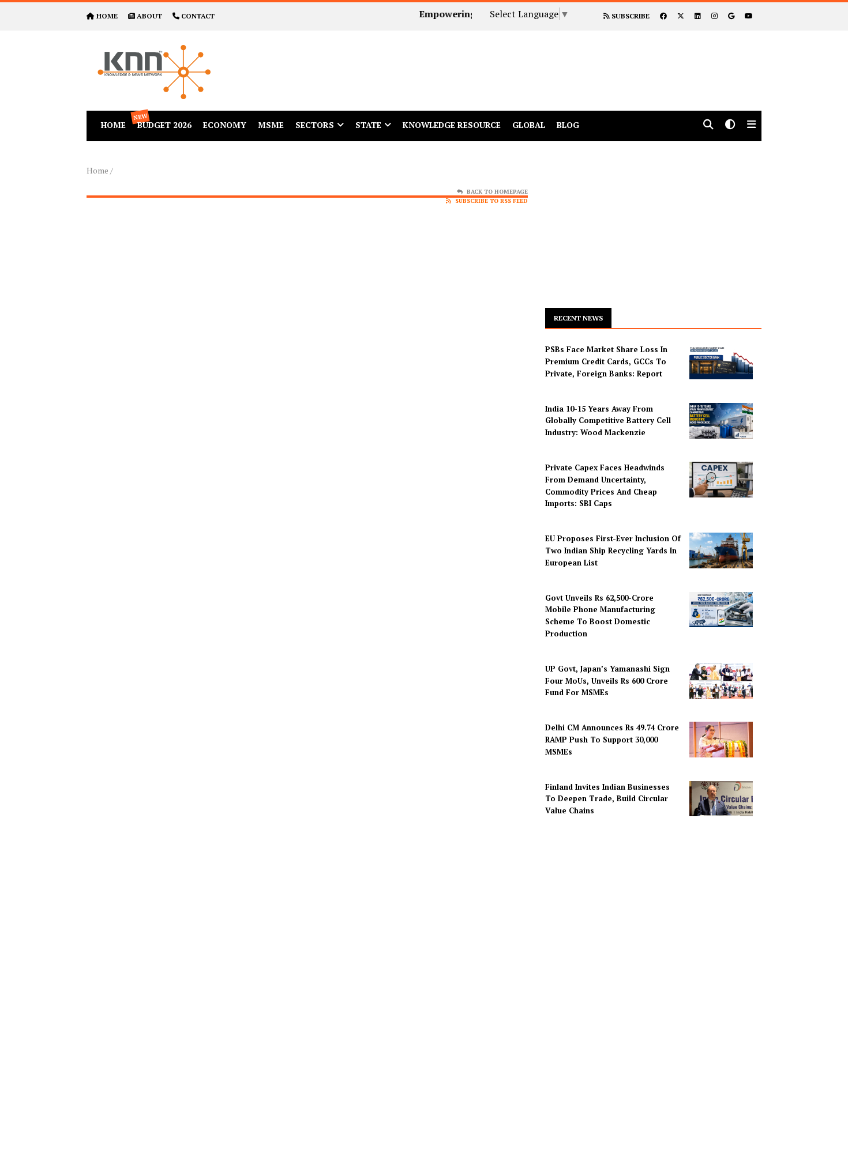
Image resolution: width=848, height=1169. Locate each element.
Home (97, 170)
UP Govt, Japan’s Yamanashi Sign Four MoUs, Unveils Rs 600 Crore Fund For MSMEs (607, 680)
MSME (271, 124)
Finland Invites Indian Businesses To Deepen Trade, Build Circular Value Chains (607, 799)
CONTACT (198, 16)
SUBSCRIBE (630, 16)
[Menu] (751, 125)
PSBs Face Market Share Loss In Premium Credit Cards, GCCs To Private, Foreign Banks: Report (606, 361)
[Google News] (731, 16)
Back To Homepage (497, 191)
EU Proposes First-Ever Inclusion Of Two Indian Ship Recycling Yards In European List (613, 550)
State (368, 124)
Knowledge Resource (452, 124)
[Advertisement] (530, 56)
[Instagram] (714, 16)
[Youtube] (749, 16)
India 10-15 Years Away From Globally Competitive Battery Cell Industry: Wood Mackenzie (608, 421)
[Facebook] (663, 16)
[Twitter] (680, 16)
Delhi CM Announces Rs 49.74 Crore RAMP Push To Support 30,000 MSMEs (612, 739)
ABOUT (149, 16)
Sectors (314, 124)
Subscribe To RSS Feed (491, 201)
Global (528, 124)
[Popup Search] (708, 125)
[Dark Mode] (730, 125)
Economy (224, 124)
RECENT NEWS (578, 318)
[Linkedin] (698, 16)
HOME (107, 16)
